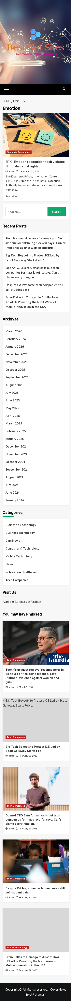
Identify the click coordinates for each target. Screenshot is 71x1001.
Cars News (13, 540)
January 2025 (15, 438)
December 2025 (17, 354)
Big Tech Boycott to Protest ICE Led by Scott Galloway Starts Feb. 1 (32, 258)
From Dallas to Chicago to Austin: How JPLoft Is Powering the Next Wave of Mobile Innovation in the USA (32, 301)
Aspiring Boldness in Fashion (22, 601)
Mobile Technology (19, 556)
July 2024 (12, 485)
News (9, 564)
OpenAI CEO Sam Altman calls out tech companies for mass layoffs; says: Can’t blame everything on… (32, 272)
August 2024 (14, 477)
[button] (6, 89)
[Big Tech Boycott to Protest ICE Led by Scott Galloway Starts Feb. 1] (36, 720)
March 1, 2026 (26, 687)
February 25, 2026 (28, 897)
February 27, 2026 (28, 828)
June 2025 (13, 400)
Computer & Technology (22, 548)
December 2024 (17, 446)
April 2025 (13, 415)
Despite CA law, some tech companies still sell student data (34, 287)
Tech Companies (17, 580)
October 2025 (15, 369)
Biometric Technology (18, 152)
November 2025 (17, 362)
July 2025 (12, 392)
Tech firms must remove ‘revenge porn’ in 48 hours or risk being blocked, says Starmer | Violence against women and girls (35, 242)
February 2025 (16, 431)
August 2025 (14, 385)
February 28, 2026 (28, 756)
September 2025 (17, 377)
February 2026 (16, 339)
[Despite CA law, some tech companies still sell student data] (36, 861)
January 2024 (15, 500)
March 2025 (14, 423)
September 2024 (17, 469)
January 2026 (15, 346)
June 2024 (13, 492)
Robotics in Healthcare (21, 572)
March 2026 (14, 331)
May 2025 (12, 408)
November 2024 (17, 454)
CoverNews (58, 989)
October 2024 (15, 461)
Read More (12, 196)
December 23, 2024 (29, 171)
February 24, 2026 (28, 970)
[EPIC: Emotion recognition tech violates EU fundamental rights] (36, 135)
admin (11, 171)
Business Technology (20, 532)
